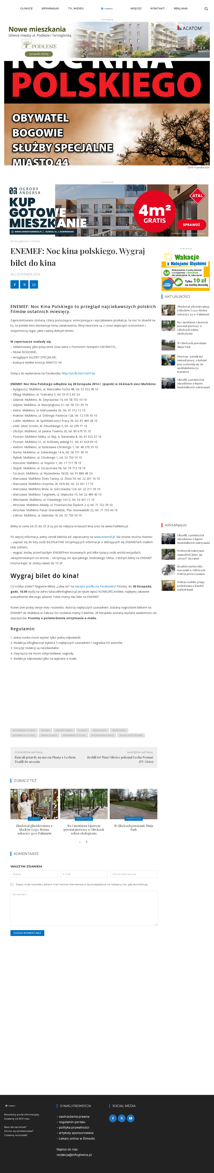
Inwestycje (83, 818)
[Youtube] (130, 1118)
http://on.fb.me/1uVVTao (78, 373)
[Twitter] (24, 284)
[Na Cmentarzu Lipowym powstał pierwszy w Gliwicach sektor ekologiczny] (84, 804)
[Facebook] (14, 284)
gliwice (83, 730)
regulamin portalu (72, 1122)
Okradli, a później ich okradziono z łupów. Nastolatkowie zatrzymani (193, 383)
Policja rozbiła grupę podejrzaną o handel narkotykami (191, 585)
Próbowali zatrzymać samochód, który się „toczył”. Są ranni (190, 554)
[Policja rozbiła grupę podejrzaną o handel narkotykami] (168, 585)
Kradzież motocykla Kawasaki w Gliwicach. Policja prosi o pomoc (191, 570)
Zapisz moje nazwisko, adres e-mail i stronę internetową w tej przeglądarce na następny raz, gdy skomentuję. (82, 884)
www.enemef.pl (104, 537)
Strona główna (19, 241)
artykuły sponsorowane (76, 1133)
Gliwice (35, 241)
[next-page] (86, 842)
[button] (206, 8)
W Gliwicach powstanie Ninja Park (133, 828)
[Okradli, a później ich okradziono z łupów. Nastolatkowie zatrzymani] (168, 383)
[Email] (34, 284)
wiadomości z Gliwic (74, 735)
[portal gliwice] (28, 1105)
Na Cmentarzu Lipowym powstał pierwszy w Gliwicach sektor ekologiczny (84, 829)
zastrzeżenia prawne (74, 1116)
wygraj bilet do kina (131, 735)
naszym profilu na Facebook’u (95, 586)
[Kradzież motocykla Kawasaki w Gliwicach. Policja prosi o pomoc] (168, 569)
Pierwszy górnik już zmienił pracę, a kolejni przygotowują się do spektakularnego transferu (192, 364)
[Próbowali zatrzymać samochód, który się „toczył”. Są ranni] (168, 554)
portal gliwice (49, 735)
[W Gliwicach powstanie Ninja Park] (133, 804)
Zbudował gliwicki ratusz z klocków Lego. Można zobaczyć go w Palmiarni (34, 829)
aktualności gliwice (24, 730)
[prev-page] (80, 842)
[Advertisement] (83, 696)
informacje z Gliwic (24, 735)
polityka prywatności (74, 1127)
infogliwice (119, 730)
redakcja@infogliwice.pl (74, 1155)
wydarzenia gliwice (103, 735)
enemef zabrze (64, 730)
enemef (45, 730)
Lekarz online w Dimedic (77, 1138)
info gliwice (100, 730)
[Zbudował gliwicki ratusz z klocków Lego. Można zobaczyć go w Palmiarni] (34, 804)
